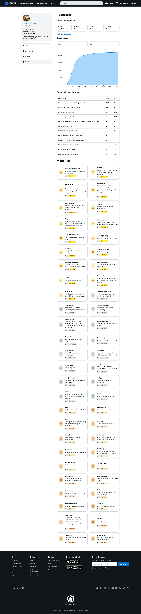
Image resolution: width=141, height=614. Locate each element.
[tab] (36, 46)
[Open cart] (116, 3)
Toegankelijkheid (53, 560)
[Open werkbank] (106, 3)
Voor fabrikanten (35, 578)
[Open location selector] (111, 3)
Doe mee (33, 567)
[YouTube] (112, 588)
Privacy (50, 564)
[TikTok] (97, 588)
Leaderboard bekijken (64, 34)
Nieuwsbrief (16, 573)
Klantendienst (16, 564)
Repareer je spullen (26, 3)
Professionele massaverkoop (34, 571)
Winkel (53, 3)
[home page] (10, 3)
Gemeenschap (42, 3)
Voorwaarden (52, 567)
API (13, 576)
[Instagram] (109, 588)
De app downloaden (74, 557)
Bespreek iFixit (16, 567)
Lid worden (124, 3)
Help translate (16, 588)
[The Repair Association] (128, 588)
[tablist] (37, 54)
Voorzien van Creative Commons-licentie (76, 611)
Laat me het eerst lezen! (101, 568)
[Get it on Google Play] (74, 567)
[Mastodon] (116, 588)
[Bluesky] (120, 588)
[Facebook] (101, 588)
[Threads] (124, 588)
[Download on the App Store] (73, 561)
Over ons (15, 560)
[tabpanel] (88, 279)
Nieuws (32, 564)
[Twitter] (105, 588)
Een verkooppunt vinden (38, 575)
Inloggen (134, 3)
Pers (31, 560)
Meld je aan (123, 564)
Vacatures (15, 570)
